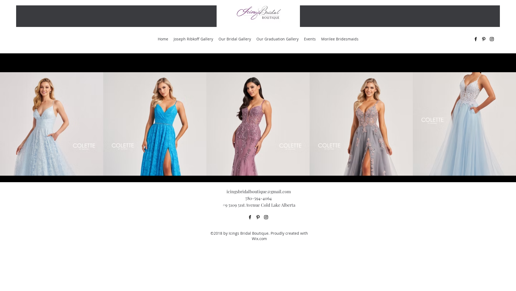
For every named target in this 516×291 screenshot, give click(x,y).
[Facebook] (250, 217)
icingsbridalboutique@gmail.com (259, 191)
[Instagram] (266, 217)
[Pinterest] (258, 217)
